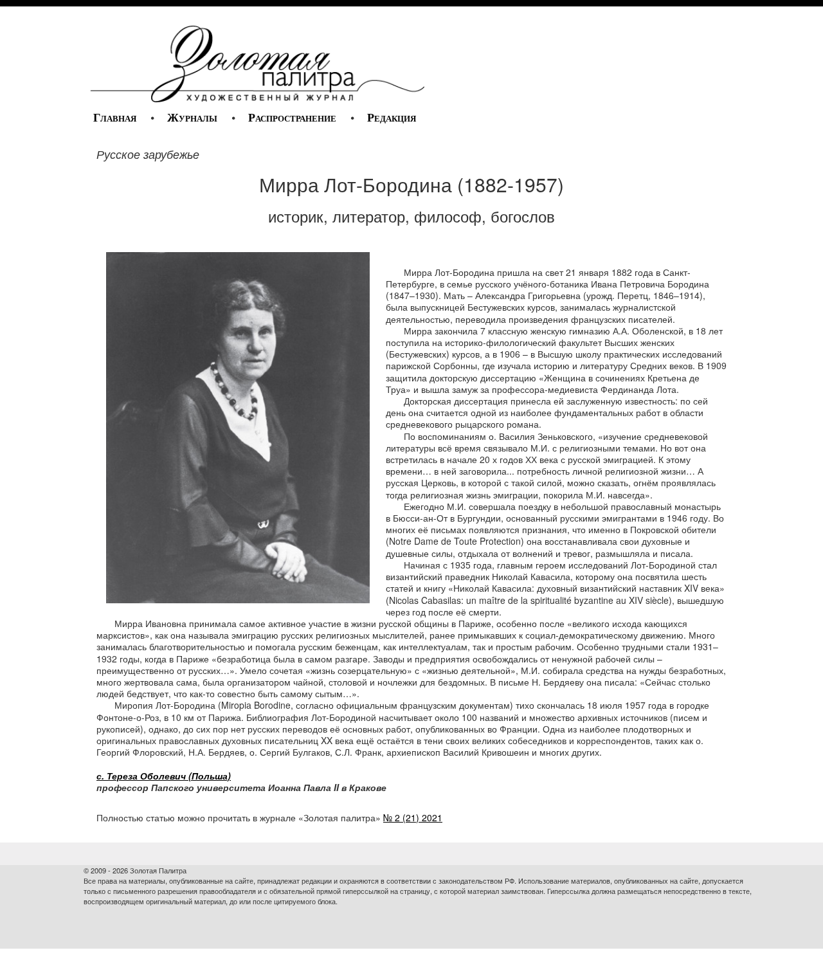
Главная (114, 117)
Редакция (391, 117)
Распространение (292, 117)
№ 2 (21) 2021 (412, 817)
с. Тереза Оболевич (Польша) (163, 775)
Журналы (192, 117)
